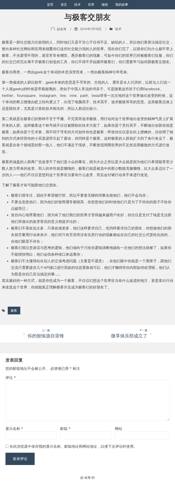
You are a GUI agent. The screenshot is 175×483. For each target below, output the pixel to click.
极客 (14, 310)
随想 (105, 4)
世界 (91, 4)
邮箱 (65, 428)
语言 (64, 4)
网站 (118, 428)
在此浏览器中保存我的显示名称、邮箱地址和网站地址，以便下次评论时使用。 (73, 446)
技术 (77, 4)
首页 (50, 4)
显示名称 (14, 428)
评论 (10, 377)
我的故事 (121, 4)
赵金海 (61, 29)
